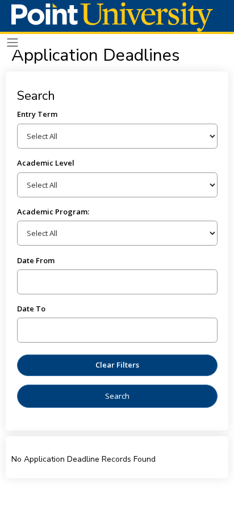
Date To (31, 308)
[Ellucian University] (112, 17)
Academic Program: (53, 211)
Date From (36, 260)
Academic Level (45, 163)
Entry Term (37, 114)
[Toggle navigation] (12, 43)
